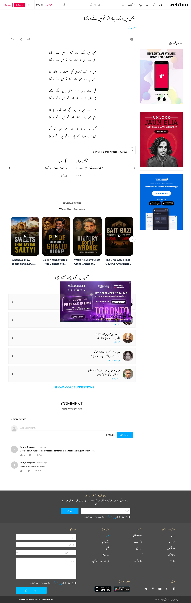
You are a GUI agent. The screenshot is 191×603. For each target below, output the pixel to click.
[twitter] (167, 588)
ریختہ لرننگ (171, 555)
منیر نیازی (131, 27)
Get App (19, 5)
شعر (154, 5)
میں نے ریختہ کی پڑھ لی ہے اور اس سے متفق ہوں (105, 517)
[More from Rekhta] (30, 4)
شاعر (160, 5)
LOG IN (39, 4)
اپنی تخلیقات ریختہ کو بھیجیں (100, 561)
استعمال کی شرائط (165, 600)
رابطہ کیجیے (139, 548)
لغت (147, 5)
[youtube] (160, 588)
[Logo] (179, 5)
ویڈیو (140, 5)
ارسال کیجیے (28, 590)
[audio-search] (64, 4)
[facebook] (174, 588)
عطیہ (107, 535)
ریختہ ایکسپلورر (137, 561)
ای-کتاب (131, 5)
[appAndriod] (121, 589)
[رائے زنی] (28, 39)
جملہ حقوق (157, 600)
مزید (122, 5)
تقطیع (107, 548)
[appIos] (102, 589)
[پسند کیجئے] (12, 39)
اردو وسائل (105, 555)
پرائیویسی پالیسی (111, 517)
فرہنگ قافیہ (105, 542)
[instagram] (153, 588)
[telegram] (146, 588)
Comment (125, 435)
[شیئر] (21, 39)
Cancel (110, 435)
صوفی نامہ (172, 542)
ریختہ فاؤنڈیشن (137, 535)
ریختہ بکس (172, 561)
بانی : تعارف (138, 542)
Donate (8, 5)
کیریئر (140, 555)
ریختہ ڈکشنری (171, 548)
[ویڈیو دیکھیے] (131, 39)
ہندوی (173, 535)
